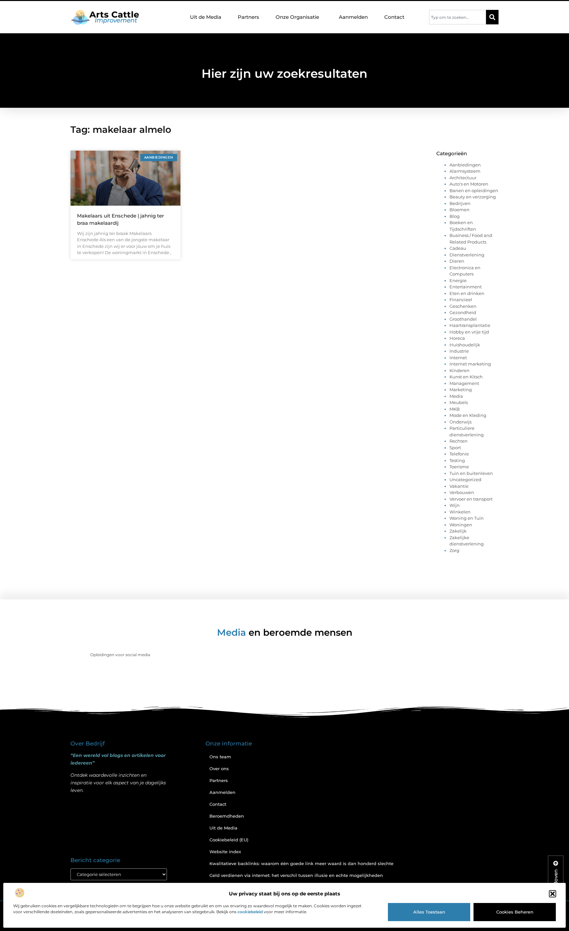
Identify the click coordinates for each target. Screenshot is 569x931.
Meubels (458, 402)
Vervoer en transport (471, 499)
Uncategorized (465, 479)
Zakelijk (458, 531)
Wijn (454, 505)
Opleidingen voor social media (120, 654)
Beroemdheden (226, 816)
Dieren (456, 261)
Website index (225, 851)
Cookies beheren (514, 912)
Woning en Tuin (466, 518)
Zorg (454, 550)
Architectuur (462, 177)
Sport (455, 447)
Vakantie (459, 486)
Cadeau (457, 248)
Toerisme (459, 466)
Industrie (459, 351)
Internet (458, 357)
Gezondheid (462, 312)
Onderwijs (460, 421)
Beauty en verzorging (472, 196)
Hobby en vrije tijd (469, 332)
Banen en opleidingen (473, 190)
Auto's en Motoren (468, 184)
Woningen (460, 524)
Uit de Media (205, 17)
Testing (457, 460)
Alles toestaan (429, 912)
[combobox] (457, 17)
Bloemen (459, 209)
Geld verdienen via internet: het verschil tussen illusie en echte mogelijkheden (296, 875)
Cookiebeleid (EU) (228, 839)
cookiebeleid (250, 911)
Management (464, 383)
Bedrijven (460, 203)
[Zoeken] (492, 17)
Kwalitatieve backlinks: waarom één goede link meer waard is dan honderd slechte (301, 863)
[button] (552, 893)
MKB (454, 409)
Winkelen (460, 511)
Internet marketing (470, 363)
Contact (394, 17)
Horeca (457, 338)
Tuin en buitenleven (471, 473)
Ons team (220, 756)
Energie (458, 280)
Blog (454, 216)
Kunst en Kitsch (466, 376)
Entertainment (465, 286)
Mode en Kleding (467, 415)
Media (456, 396)
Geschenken (462, 306)
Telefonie (459, 453)
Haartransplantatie (469, 325)
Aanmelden (353, 17)
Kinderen (459, 370)
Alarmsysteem (464, 171)
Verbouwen (461, 492)
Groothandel (463, 319)
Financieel (460, 299)
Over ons (219, 768)
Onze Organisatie (297, 17)
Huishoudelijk (464, 344)
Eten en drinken (466, 293)
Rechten (458, 441)
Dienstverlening (466, 254)
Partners (248, 17)
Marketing (460, 389)
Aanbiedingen (465, 164)
